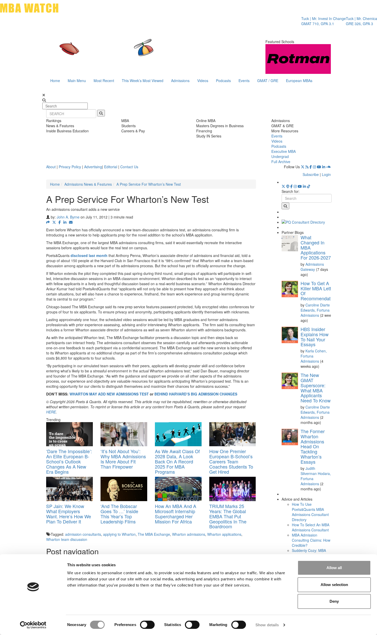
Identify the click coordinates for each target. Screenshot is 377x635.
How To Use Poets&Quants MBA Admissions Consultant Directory (310, 512)
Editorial (110, 166)
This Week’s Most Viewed (142, 80)
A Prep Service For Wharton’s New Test (148, 184)
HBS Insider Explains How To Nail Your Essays (315, 337)
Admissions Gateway (312, 267)
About (51, 166)
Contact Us (129, 166)
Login (326, 174)
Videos (202, 80)
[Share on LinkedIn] (64, 222)
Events (244, 80)
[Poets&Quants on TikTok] (308, 186)
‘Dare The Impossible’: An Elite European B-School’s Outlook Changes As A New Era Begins (69, 461)
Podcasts (223, 80)
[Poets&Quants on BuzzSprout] (287, 186)
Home (55, 80)
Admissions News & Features (88, 184)
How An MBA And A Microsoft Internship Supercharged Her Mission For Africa (175, 513)
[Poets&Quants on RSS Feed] (307, 166)
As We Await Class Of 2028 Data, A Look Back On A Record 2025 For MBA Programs (177, 461)
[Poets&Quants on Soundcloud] (328, 166)
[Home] (135, 52)
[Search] (101, 113)
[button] (48, 222)
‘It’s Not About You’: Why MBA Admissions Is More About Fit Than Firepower (123, 459)
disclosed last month (89, 255)
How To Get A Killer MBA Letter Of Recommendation (319, 291)
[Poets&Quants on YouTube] (319, 166)
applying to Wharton (119, 534)
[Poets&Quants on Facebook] (311, 166)
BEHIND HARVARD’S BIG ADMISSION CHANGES (195, 393)
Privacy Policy (70, 166)
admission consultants (83, 534)
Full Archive (280, 161)
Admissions (180, 80)
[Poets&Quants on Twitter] (302, 166)
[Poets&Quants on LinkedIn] (323, 166)
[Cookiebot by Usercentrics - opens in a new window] (33, 625)
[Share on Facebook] (59, 222)
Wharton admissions (188, 534)
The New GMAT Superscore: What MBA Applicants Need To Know (316, 388)
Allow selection (334, 584)
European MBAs (299, 80)
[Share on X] (54, 222)
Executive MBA (283, 151)
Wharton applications (224, 534)
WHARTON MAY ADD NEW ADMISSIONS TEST (109, 393)
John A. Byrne (68, 217)
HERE (51, 411)
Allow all (334, 567)
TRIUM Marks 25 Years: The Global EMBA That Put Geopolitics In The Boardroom (227, 516)
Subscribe (311, 174)
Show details (267, 625)
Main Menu (77, 80)
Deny (334, 601)
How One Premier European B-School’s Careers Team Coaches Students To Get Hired (231, 461)
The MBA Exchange (154, 534)
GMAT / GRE (267, 80)
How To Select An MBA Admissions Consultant (310, 527)
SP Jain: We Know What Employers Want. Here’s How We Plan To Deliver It (68, 513)
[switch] (147, 625)
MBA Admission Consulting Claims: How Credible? (311, 540)
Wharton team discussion (66, 539)
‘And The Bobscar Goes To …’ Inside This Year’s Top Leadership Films (119, 513)
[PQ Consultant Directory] (306, 222)
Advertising (93, 166)
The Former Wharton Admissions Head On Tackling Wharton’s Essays (313, 446)
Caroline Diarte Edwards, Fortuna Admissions (315, 310)
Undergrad (280, 156)
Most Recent (104, 80)
